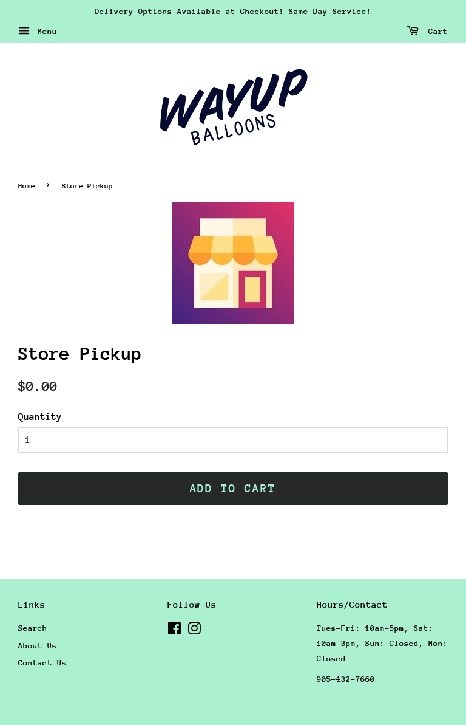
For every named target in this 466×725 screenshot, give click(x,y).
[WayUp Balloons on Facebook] (174, 631)
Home (26, 186)
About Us (37, 645)
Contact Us (42, 662)
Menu (45, 31)
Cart (436, 31)
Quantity (40, 416)
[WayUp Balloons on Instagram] (194, 631)
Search (32, 628)
